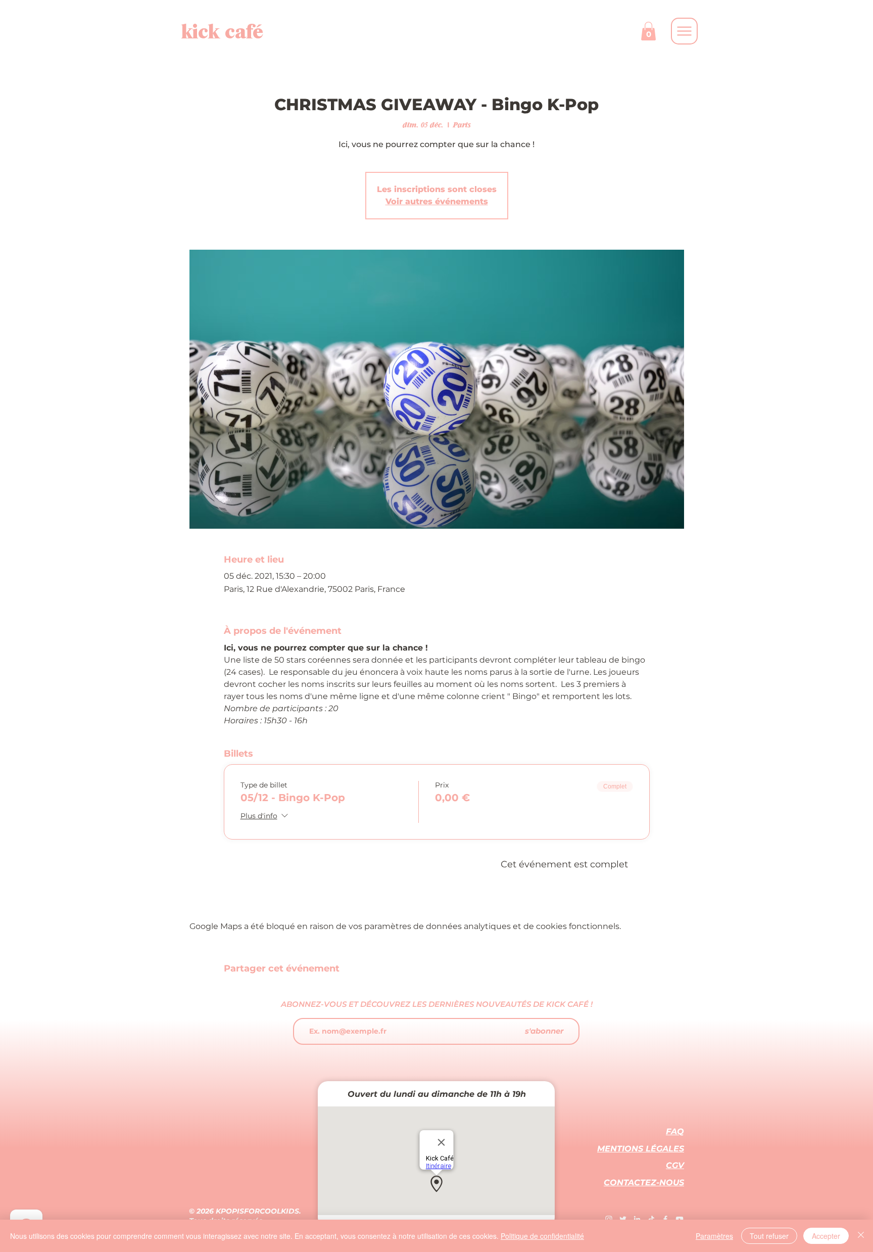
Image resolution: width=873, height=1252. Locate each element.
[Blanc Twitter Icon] (622, 1219)
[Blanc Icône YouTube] (679, 1219)
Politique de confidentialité (542, 1236)
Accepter (826, 1236)
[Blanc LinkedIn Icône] (637, 1219)
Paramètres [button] (714, 1236)
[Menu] (684, 31)
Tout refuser (769, 1236)
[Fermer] (861, 1236)
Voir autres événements (436, 201)
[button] (648, 31)
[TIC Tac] (651, 1219)
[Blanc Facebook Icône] (665, 1219)
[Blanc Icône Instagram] (608, 1219)
